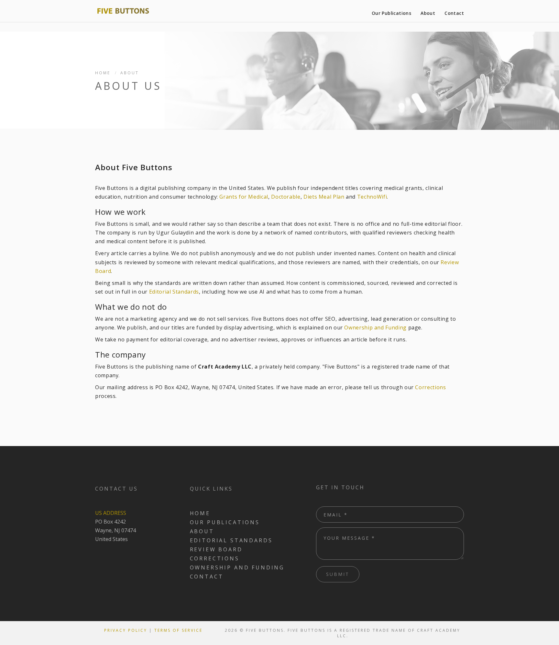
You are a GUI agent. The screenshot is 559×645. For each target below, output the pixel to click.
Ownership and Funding (375, 327)
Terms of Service (178, 630)
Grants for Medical (243, 196)
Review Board (216, 549)
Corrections (430, 387)
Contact (454, 13)
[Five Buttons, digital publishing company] (123, 11)
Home (102, 73)
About (428, 13)
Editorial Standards (174, 291)
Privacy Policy (125, 630)
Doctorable (285, 196)
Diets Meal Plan (324, 196)
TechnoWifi (372, 196)
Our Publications (391, 13)
